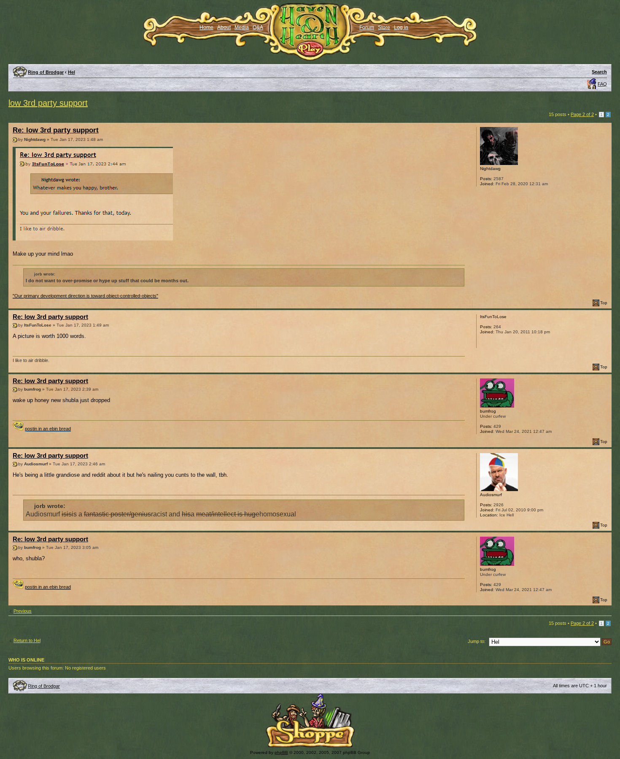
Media (242, 27)
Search (599, 71)
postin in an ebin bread (48, 428)
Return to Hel (26, 640)
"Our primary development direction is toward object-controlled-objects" (85, 295)
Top (603, 302)
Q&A (258, 27)
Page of (582, 114)
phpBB (281, 752)
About (224, 27)
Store (384, 27)
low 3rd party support (48, 103)
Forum (366, 27)
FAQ (602, 83)
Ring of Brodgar (46, 72)
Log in (401, 27)
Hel (71, 72)
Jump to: (476, 641)
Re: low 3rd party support (56, 130)
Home (206, 27)
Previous (22, 610)
